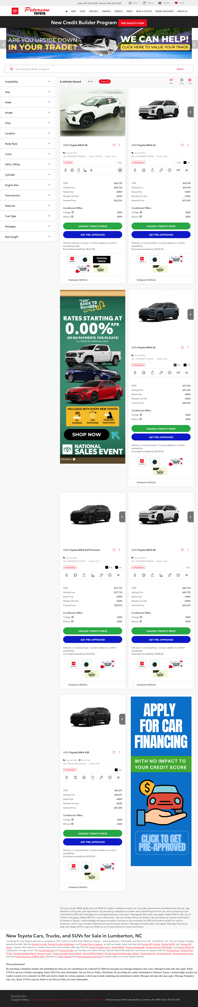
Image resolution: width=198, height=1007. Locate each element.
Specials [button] (93, 11)
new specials (65, 956)
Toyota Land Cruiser (183, 953)
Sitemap (42, 999)
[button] (122, 111)
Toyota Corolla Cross (99, 947)
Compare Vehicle (77, 279)
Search (180, 68)
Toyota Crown (44, 953)
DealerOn (33, 999)
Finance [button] (106, 11)
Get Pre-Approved (93, 234)
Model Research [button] (164, 11)
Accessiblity (100, 999)
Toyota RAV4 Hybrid (93, 953)
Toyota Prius (173, 950)
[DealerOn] (19, 995)
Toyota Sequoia (148, 953)
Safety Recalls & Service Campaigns (70, 999)
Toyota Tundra (66, 950)
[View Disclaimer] (91, 170)
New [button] (73, 11)
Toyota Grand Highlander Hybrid (122, 953)
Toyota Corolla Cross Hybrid (67, 953)
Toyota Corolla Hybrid (24, 953)
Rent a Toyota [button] (144, 11)
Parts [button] (130, 11)
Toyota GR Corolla (150, 944)
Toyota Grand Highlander (159, 947)
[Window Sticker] (120, 170)
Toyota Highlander (134, 947)
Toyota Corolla (39, 944)
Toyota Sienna (164, 953)
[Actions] (119, 145)
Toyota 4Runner (186, 947)
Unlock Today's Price (92, 226)
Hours (90, 999)
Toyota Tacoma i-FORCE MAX (30, 956)
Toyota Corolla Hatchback (61, 944)
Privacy (51, 999)
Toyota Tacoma (46, 950)
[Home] (66, 11)
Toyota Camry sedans (91, 944)
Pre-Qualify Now (132, 23)
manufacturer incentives (89, 956)
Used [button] (82, 11)
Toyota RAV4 (117, 947)
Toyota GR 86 (168, 944)
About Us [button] (182, 11)
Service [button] (119, 11)
